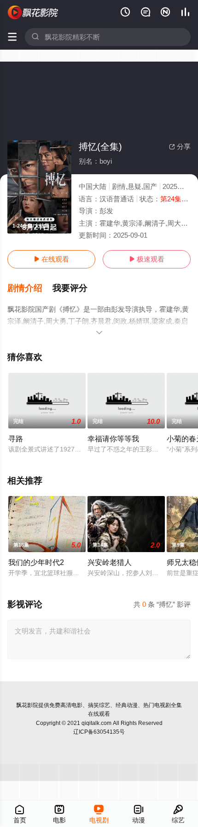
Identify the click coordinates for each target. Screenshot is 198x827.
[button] (29, 288)
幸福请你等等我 (113, 438)
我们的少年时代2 (36, 562)
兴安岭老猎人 (109, 562)
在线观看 (51, 259)
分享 (180, 146)
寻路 (15, 438)
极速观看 (146, 259)
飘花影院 (27, 705)
